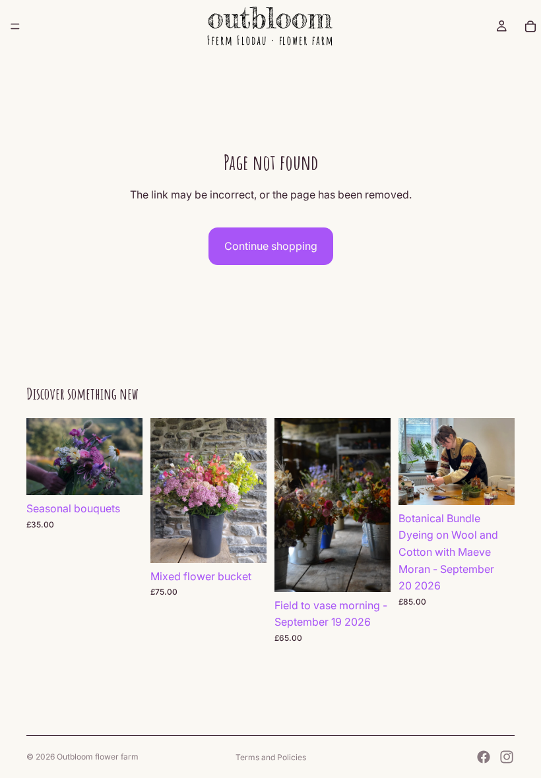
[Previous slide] (40, 456)
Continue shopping (270, 246)
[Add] (122, 475)
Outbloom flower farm (98, 757)
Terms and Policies (271, 757)
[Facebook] (484, 757)
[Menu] (15, 26)
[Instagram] (507, 757)
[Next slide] (128, 456)
